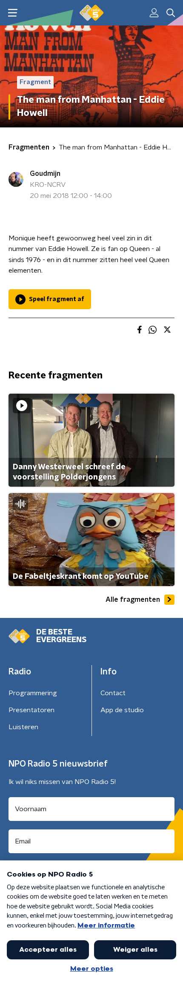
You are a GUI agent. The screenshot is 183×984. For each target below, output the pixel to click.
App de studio (122, 710)
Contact (113, 693)
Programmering (33, 693)
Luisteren (23, 727)
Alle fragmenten (133, 599)
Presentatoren (31, 710)
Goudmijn (45, 173)
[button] (12, 13)
